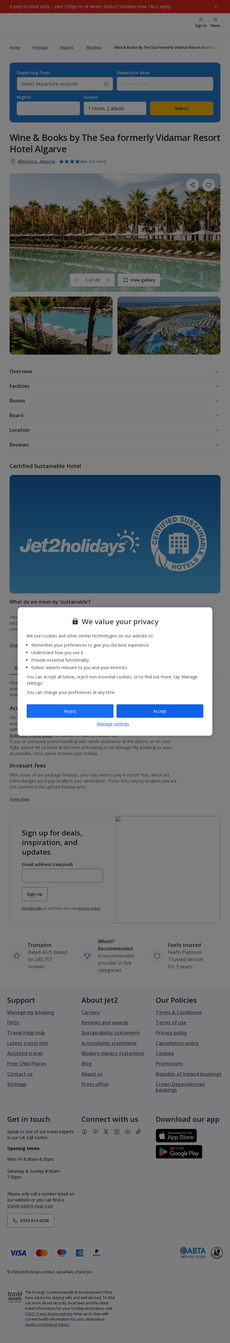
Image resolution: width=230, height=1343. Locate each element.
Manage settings (113, 724)
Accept (160, 711)
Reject (70, 711)
